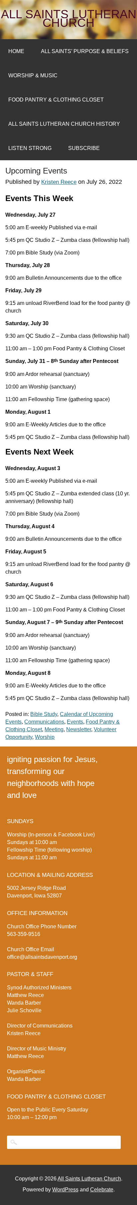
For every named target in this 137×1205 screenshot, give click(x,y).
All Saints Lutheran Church (68, 18)
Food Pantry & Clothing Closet (56, 100)
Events (75, 722)
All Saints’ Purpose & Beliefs (85, 51)
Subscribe (84, 148)
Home (16, 51)
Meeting (54, 729)
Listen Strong (30, 148)
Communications (44, 722)
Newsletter (78, 729)
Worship (45, 737)
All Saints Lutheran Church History (64, 124)
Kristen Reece (58, 182)
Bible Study (43, 714)
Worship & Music (33, 75)
